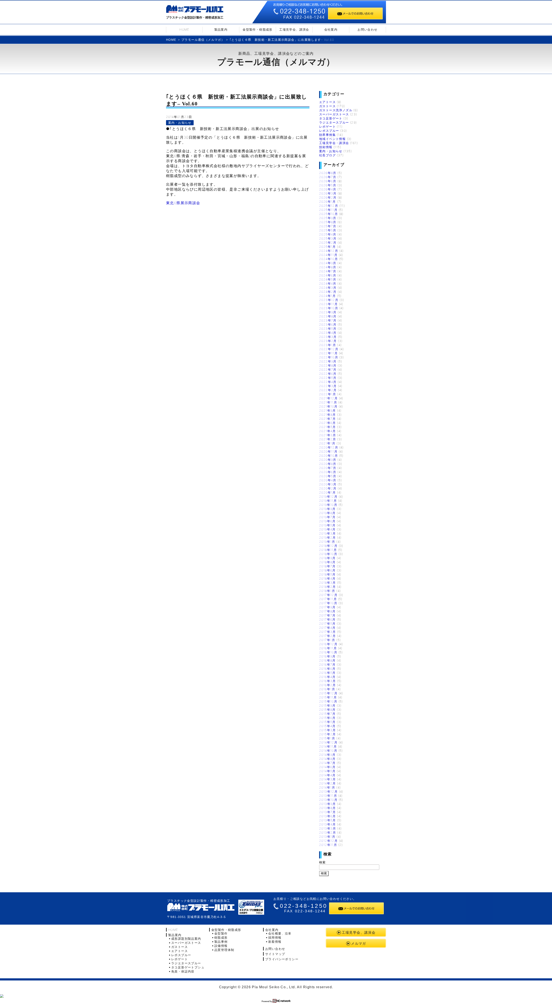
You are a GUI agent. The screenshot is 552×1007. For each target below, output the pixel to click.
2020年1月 (327, 492)
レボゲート (327, 126)
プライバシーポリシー (281, 959)
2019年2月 (327, 537)
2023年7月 (328, 320)
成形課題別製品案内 (186, 938)
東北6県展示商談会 (183, 203)
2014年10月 (328, 750)
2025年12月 (328, 205)
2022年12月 (328, 349)
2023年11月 (328, 304)
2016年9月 (327, 656)
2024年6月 (327, 275)
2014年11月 (328, 746)
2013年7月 (327, 812)
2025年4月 (327, 234)
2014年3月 (327, 779)
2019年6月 (327, 521)
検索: (323, 862)
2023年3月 (328, 337)
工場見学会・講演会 (334, 143)
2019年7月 (327, 517)
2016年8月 (327, 660)
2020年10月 (328, 455)
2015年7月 (327, 713)
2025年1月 (327, 246)
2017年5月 (327, 623)
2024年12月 (328, 251)
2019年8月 (327, 513)
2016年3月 (327, 681)
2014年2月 (327, 783)
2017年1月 (327, 640)
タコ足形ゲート (330, 118)
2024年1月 (327, 296)
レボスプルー (329, 130)
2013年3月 (327, 828)
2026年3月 (328, 193)
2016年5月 (327, 672)
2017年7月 (327, 615)
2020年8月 (327, 464)
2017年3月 (327, 632)
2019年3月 (327, 533)
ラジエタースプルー (334, 122)
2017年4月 (327, 627)
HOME (184, 29)
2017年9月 (327, 607)
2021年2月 (327, 439)
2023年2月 (328, 341)
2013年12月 (328, 791)
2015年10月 (328, 701)
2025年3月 (328, 238)
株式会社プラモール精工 (194, 10)
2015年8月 (327, 709)
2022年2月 (328, 390)
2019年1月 (327, 541)
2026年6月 (327, 181)
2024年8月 (327, 267)
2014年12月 (328, 742)
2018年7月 (327, 566)
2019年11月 (328, 500)
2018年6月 (327, 570)
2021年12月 (328, 398)
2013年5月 (327, 820)
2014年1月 (327, 787)
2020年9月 (327, 459)
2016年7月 (327, 664)
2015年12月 (328, 693)
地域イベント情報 (332, 139)
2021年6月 (327, 423)
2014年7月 (327, 763)
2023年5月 (328, 328)
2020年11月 (328, 451)
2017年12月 (328, 595)
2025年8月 (327, 222)
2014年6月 (327, 767)
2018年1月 (327, 591)
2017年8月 (327, 611)
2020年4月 (327, 480)
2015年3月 (327, 730)
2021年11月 (328, 402)
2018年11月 (328, 550)
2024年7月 (327, 271)
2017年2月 (327, 636)
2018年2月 (327, 586)
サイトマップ (275, 954)
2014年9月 (327, 754)
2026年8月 (327, 173)
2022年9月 (328, 361)
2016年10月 (328, 652)
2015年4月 (327, 726)
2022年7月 (328, 369)
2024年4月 (327, 283)
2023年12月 (328, 300)
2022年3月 (328, 386)
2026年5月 (327, 185)
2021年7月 (327, 418)
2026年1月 (327, 201)
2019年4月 (327, 529)
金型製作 (221, 933)
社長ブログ (327, 155)
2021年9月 (327, 410)
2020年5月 (327, 476)
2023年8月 (328, 316)
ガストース (327, 106)
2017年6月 (327, 619)
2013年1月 (327, 836)
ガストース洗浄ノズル (335, 110)
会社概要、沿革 (280, 933)
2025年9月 (327, 218)
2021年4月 (327, 431)
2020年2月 (328, 488)
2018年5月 (327, 574)
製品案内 (221, 29)
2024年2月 (328, 291)
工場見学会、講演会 (294, 29)
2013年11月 (328, 795)
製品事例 (221, 941)
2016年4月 (327, 677)
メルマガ (358, 943)
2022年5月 (328, 378)
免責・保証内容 (182, 971)
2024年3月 (328, 287)
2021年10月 (328, 406)
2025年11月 (328, 210)
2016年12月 (328, 644)
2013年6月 (327, 816)
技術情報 (325, 147)
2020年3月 (328, 484)
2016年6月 (327, 668)
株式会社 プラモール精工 (201, 907)
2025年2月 (328, 242)
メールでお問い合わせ (355, 13)
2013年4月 (327, 824)
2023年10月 (328, 308)
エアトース (327, 102)
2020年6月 (327, 472)
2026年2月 (328, 197)
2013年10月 (328, 800)
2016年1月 (327, 689)
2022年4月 (328, 382)
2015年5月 (327, 722)
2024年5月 (327, 279)
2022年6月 (328, 373)
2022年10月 (328, 357)
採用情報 (275, 937)
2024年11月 (328, 255)
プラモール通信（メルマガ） (202, 39)
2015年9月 (327, 705)
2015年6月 (327, 718)
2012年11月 (328, 845)
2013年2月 (327, 832)
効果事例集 (327, 134)
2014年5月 (327, 771)
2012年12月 (328, 840)
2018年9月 (327, 558)
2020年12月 (328, 447)
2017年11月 (328, 599)
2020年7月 (327, 468)
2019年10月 (328, 505)
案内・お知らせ (179, 122)
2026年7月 (327, 177)
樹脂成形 (221, 937)
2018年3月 (327, 582)
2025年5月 (327, 230)
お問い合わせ (367, 29)
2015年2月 (327, 734)
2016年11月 (328, 648)
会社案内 (331, 29)
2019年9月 (327, 509)
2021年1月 (327, 443)
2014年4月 (327, 775)
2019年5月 (327, 525)
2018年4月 (327, 578)
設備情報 (221, 945)
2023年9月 (328, 312)
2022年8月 (328, 365)
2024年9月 (327, 263)
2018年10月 (328, 554)
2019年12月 (328, 496)
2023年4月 (328, 332)
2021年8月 (327, 414)
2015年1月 (327, 738)
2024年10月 (328, 259)
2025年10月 (328, 214)
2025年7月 (327, 226)
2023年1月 (327, 345)
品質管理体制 (224, 950)
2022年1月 (327, 394)
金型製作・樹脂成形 (258, 29)
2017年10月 (328, 603)
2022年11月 (328, 353)
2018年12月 (328, 545)
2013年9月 (327, 804)
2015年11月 (328, 697)
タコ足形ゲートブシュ (187, 967)
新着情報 (275, 941)
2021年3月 (327, 435)
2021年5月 (327, 427)
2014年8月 (327, 759)
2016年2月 (327, 685)
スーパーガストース (334, 114)
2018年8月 (327, 562)
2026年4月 (327, 189)
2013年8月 (327, 808)
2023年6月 (328, 324)
